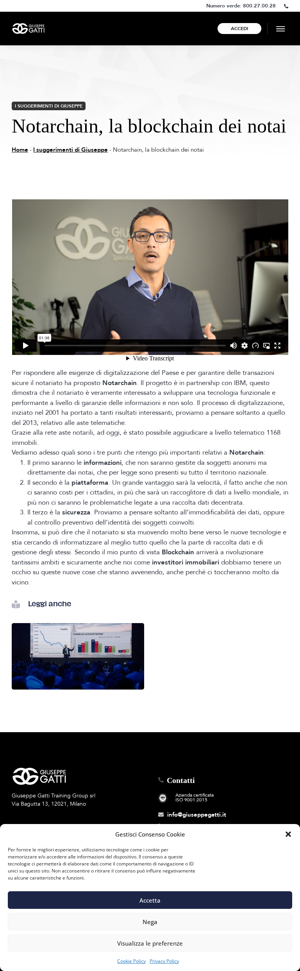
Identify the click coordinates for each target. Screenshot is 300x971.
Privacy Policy (164, 961)
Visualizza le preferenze (150, 943)
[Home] (28, 28)
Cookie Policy (131, 961)
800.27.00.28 (259, 5)
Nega (150, 922)
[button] (288, 834)
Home (20, 150)
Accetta (150, 900)
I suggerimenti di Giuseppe (48, 106)
